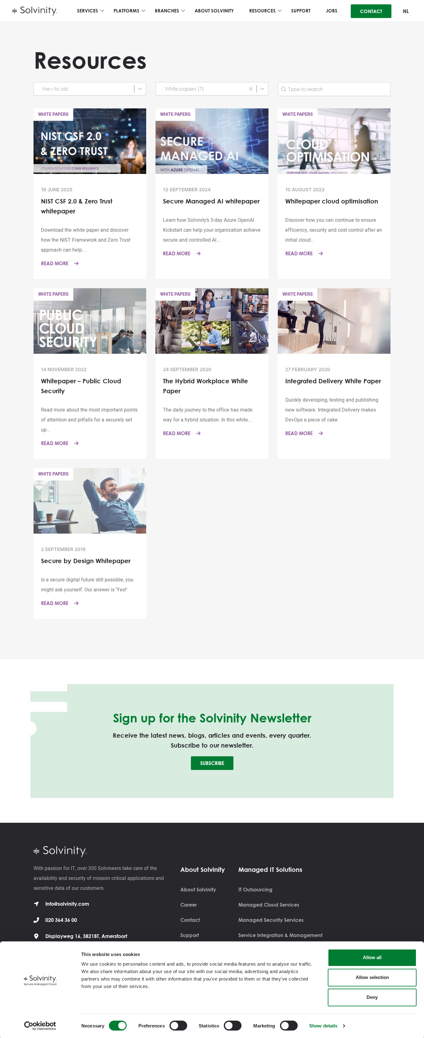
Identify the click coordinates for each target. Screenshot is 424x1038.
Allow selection (372, 977)
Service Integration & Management (280, 935)
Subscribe (212, 763)
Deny (372, 997)
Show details (323, 1025)
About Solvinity (198, 889)
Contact (190, 920)
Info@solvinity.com (67, 904)
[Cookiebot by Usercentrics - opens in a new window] (40, 1026)
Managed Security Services (271, 920)
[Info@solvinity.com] (36, 904)
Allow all (372, 957)
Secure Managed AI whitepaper (211, 201)
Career (188, 905)
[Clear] (250, 89)
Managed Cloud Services (268, 905)
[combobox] (84, 88)
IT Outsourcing (255, 889)
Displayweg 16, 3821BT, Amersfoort (86, 936)
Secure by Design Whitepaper (85, 560)
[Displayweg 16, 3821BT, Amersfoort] (36, 936)
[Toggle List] (140, 89)
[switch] (178, 1026)
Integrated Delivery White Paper (333, 381)
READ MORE (55, 263)
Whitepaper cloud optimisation (331, 201)
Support (189, 935)
